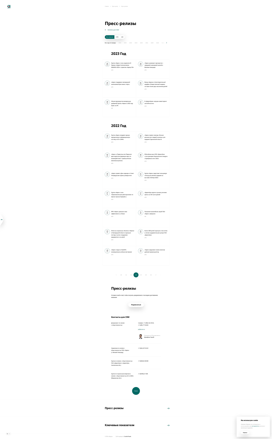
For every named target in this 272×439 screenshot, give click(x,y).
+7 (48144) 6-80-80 (143, 361)
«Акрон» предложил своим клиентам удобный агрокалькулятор (152, 255)
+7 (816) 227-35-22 (143, 348)
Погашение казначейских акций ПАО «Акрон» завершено (152, 217)
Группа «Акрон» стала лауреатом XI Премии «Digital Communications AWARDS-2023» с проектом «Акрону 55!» (119, 69)
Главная (107, 6)
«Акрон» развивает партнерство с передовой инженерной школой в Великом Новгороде (152, 69)
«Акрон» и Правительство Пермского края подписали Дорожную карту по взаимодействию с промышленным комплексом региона (119, 160)
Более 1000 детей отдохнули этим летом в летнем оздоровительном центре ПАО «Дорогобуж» (152, 236)
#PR (112, 70)
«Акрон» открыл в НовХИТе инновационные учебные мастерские (119, 255)
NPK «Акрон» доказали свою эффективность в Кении (119, 217)
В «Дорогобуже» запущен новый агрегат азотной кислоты (152, 107)
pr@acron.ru (141, 329)
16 (151, 275)
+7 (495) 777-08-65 (143, 325)
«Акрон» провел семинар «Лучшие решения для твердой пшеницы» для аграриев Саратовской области (152, 141)
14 (141, 275)
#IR (112, 108)
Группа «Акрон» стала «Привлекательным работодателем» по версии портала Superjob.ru (119, 198)
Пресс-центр (115, 6)
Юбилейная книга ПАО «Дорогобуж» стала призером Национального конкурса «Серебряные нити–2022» (152, 160)
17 (156, 275)
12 (131, 275)
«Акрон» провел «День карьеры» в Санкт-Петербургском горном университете (119, 179)
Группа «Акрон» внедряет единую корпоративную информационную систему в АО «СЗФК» (119, 141)
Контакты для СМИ (113, 30)
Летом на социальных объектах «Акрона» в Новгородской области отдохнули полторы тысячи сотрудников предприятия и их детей (119, 236)
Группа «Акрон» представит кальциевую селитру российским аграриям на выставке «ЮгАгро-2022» (152, 179)
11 (126, 275)
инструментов (255, 426)
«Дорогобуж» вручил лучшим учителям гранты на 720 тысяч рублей (152, 198)
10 (121, 275)
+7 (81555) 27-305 (143, 374)
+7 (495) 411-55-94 (149, 323)
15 (146, 275)
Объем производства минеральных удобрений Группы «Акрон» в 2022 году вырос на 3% (119, 107)
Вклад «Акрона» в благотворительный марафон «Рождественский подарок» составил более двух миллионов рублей (152, 88)
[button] (165, 43)
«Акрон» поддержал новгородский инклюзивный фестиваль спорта (119, 88)
